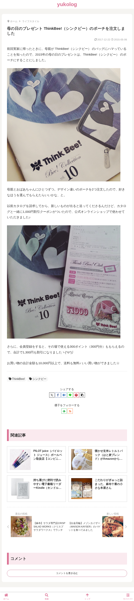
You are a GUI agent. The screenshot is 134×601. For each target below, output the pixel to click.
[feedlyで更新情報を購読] (64, 411)
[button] (82, 395)
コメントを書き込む (67, 573)
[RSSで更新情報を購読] (70, 411)
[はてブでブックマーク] (64, 395)
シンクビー (39, 378)
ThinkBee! (18, 378)
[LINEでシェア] (70, 395)
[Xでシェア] (51, 395)
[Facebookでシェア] (58, 395)
